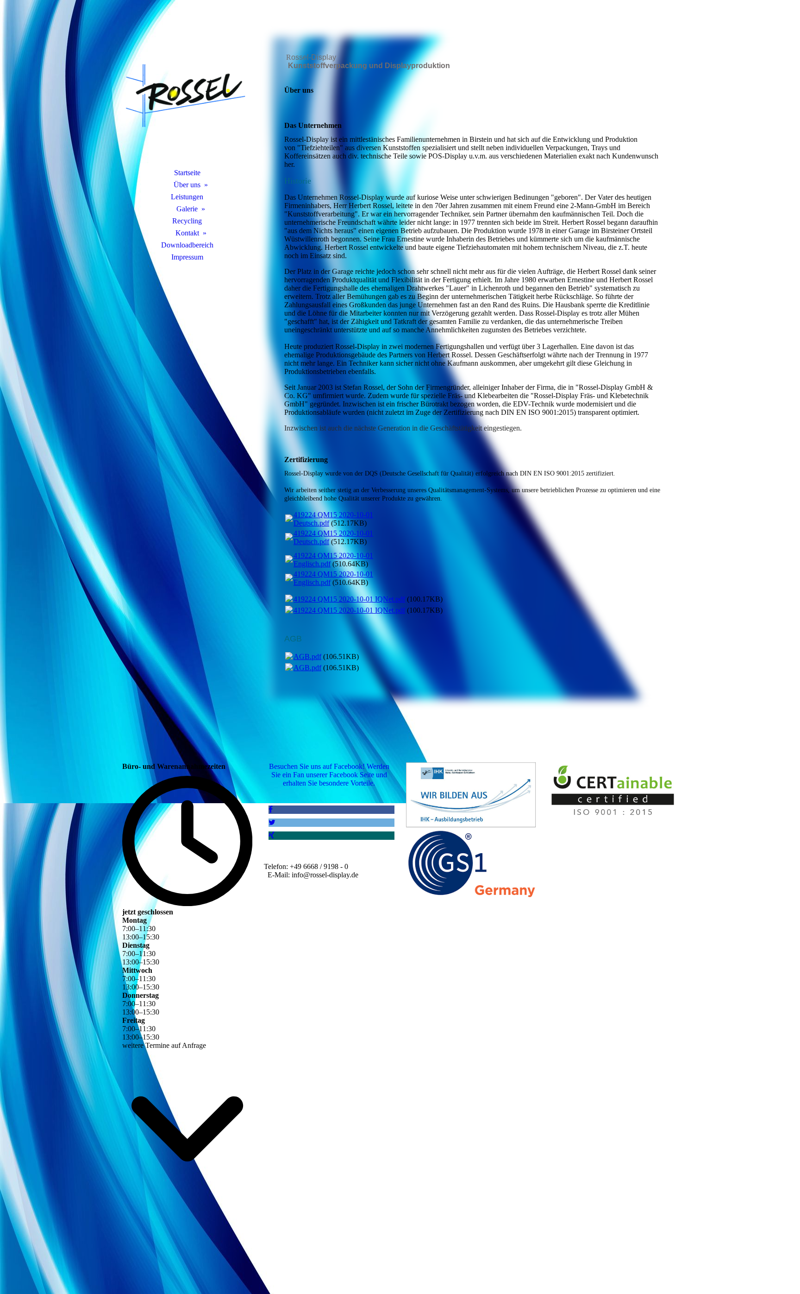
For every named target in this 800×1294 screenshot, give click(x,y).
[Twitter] (272, 822)
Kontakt (187, 233)
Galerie (187, 209)
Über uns (187, 185)
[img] (187, 95)
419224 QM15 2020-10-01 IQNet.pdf (349, 599)
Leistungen (187, 197)
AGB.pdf (307, 656)
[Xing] (272, 835)
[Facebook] (271, 809)
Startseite (187, 173)
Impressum (187, 257)
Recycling (187, 221)
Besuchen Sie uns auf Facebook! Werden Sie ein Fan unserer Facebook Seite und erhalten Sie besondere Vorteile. (329, 774)
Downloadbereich (187, 245)
